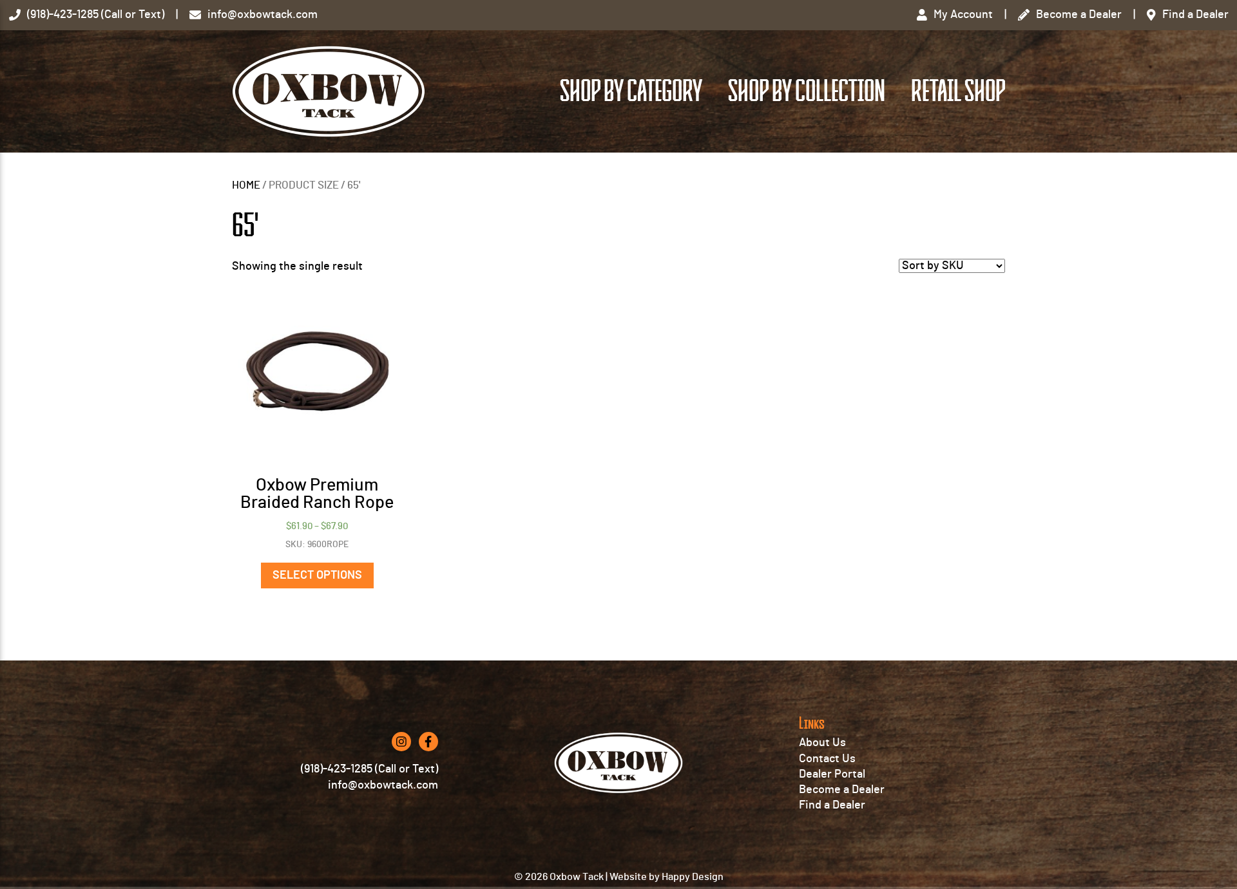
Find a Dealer (832, 805)
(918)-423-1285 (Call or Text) (369, 769)
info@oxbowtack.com (383, 785)
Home (246, 185)
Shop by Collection (806, 91)
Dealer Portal (832, 774)
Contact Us (827, 759)
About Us (822, 743)
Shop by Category (631, 91)
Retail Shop (958, 91)
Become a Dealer (842, 790)
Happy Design (693, 877)
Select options (317, 575)
